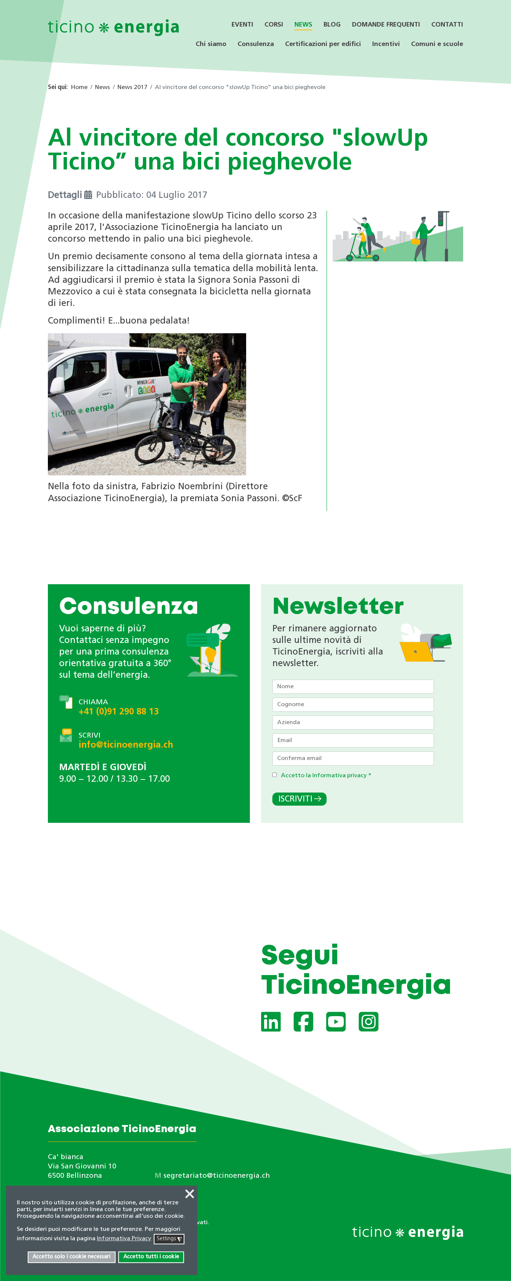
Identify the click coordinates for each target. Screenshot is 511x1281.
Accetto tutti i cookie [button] (151, 1257)
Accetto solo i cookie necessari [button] (71, 1257)
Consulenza (256, 44)
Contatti (447, 25)
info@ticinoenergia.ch (126, 745)
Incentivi (386, 44)
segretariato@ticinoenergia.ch (216, 1176)
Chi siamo (211, 44)
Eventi (242, 25)
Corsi (273, 25)
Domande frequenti (386, 25)
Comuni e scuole (437, 44)
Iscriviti (295, 799)
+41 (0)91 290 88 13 (119, 712)
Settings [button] (169, 1239)
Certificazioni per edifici (323, 44)
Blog (332, 25)
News (303, 25)
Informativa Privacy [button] (124, 1239)
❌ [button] (190, 1195)
